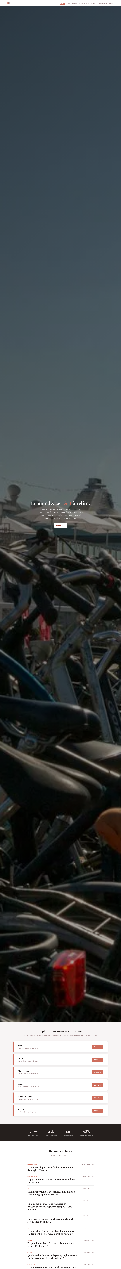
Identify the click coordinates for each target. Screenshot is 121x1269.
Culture (74, 3)
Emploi (93, 3)
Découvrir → (60, 525)
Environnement (102, 3)
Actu (68, 3)
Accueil (62, 3)
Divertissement (84, 3)
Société (111, 3)
